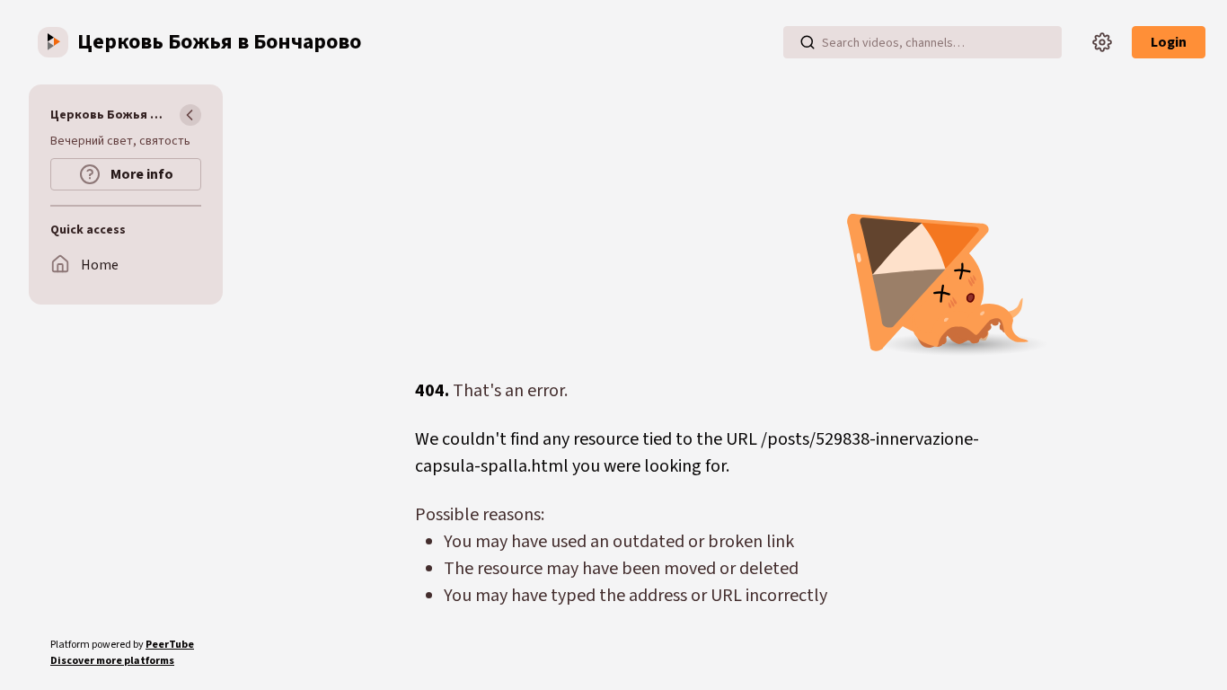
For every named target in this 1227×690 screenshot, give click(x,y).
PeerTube (170, 644)
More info (140, 174)
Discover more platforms (112, 660)
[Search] (807, 42)
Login (1169, 42)
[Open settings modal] (1102, 42)
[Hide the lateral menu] (190, 115)
